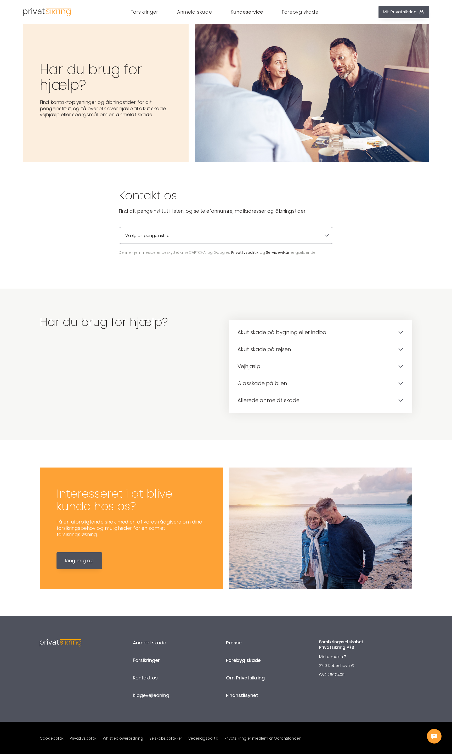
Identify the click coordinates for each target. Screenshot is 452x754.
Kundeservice (247, 12)
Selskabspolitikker (165, 738)
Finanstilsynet (242, 695)
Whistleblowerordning (123, 738)
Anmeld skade (194, 12)
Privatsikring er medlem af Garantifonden (262, 738)
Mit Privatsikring (399, 12)
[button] (224, 12)
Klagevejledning (151, 695)
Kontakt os (145, 677)
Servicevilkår (278, 252)
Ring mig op (79, 560)
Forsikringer (144, 12)
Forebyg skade (300, 12)
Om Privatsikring (245, 677)
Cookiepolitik (52, 738)
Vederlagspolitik (203, 738)
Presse (234, 642)
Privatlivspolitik (245, 252)
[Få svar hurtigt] (434, 736)
